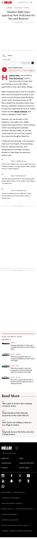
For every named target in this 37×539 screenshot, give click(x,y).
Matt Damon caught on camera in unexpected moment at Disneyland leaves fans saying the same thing (21, 370)
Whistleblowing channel (12, 503)
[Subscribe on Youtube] (6, 481)
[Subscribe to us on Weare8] (31, 481)
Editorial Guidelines (10, 520)
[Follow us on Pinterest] (23, 481)
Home (9, 8)
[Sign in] (31, 2)
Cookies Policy (19, 492)
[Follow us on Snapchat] (14, 481)
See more (5, 339)
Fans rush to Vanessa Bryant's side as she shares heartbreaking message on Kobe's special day (22, 381)
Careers (5, 531)
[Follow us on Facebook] (14, 475)
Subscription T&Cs (26, 463)
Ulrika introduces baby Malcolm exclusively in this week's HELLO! (15, 414)
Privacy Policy (7, 509)
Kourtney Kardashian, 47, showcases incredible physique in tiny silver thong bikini (22, 347)
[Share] (32, 63)
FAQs (21, 458)
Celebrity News (21, 8)
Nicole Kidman (20, 112)
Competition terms (9, 514)
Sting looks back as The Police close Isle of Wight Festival (18, 433)
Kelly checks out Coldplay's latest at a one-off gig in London (17, 423)
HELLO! (10, 55)
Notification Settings (24, 509)
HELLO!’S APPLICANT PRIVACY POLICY (15, 525)
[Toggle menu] (3, 2)
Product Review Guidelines (21, 531)
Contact (5, 468)
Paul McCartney (16, 78)
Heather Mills (14, 75)
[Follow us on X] (23, 475)
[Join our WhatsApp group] (6, 486)
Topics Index (24, 468)
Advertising (6, 463)
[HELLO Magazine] (8, 2)
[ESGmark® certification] (15, 448)
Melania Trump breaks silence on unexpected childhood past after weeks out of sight (22, 358)
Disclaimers (6, 492)
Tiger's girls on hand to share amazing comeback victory (17, 404)
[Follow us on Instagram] (6, 475)
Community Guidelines (10, 498)
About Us (5, 458)
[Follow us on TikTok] (31, 475)
